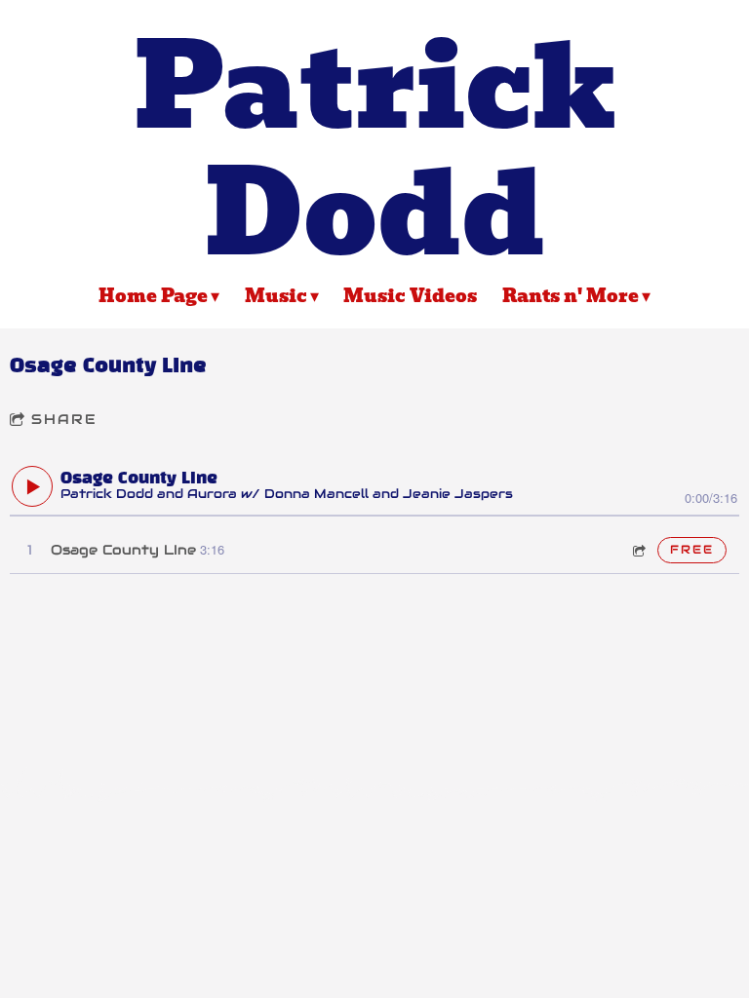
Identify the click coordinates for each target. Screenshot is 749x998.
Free (692, 549)
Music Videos (410, 296)
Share (64, 419)
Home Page (153, 296)
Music (276, 296)
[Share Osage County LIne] (638, 550)
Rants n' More (570, 296)
